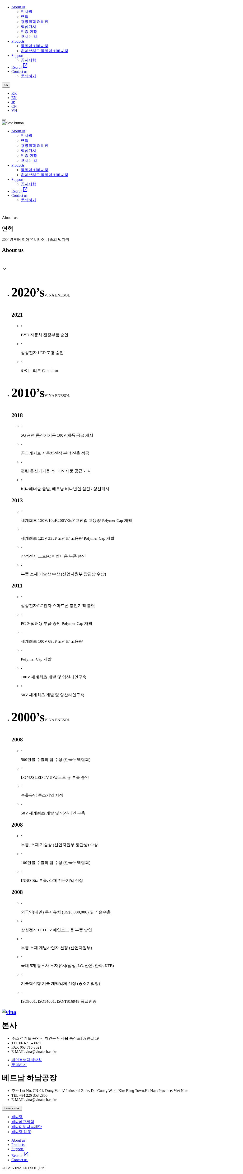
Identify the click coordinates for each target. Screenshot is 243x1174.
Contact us (19, 1160)
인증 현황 (29, 32)
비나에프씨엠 (22, 1122)
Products (18, 1145)
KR (6, 85)
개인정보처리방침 (26, 1060)
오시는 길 (29, 37)
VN (14, 111)
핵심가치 (28, 27)
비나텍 (17, 1117)
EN (14, 98)
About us (18, 1140)
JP (13, 102)
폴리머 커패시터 (34, 46)
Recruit (20, 1156)
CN (14, 106)
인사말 (26, 12)
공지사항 (28, 60)
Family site (12, 1108)
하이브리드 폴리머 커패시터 (44, 51)
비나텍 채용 (21, 1132)
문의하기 (28, 76)
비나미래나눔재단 (26, 1127)
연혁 (24, 17)
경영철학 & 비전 (34, 22)
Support (17, 1149)
